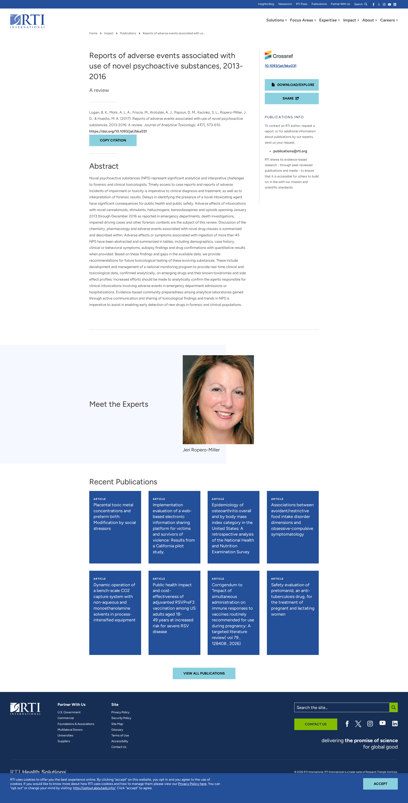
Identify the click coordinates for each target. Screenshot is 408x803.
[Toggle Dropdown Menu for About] (376, 20)
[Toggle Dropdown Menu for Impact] (358, 20)
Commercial (66, 718)
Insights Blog (266, 4)
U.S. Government (69, 712)
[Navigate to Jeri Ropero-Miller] (218, 399)
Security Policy (121, 718)
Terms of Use (120, 735)
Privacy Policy (120, 712)
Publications (319, 4)
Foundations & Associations (76, 724)
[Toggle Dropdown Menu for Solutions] (286, 20)
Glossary (117, 729)
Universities (65, 735)
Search (358, 4)
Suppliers (64, 741)
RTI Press (301, 4)
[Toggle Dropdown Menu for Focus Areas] (315, 20)
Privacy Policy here (192, 784)
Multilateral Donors (70, 729)
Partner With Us (340, 4)
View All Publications (204, 673)
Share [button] (288, 98)
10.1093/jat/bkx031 (280, 66)
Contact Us (118, 747)
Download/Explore (295, 85)
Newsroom (285, 4)
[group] (220, 404)
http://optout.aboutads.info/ (94, 788)
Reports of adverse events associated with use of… (175, 33)
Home (93, 33)
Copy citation (113, 140)
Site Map (117, 724)
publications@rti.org (290, 151)
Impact (108, 33)
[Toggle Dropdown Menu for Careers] (397, 20)
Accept (386, 784)
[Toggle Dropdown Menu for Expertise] (339, 20)
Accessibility (119, 741)
